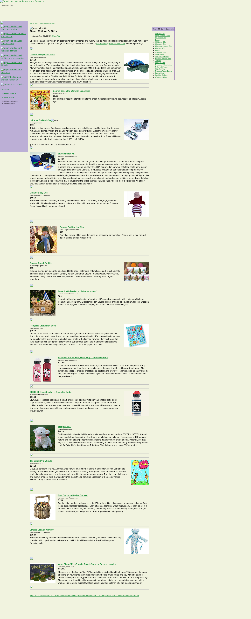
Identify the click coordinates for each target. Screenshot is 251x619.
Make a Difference (161, 67)
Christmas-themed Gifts (163, 46)
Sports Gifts (159, 73)
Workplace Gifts (161, 77)
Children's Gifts (160, 42)
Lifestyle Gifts (160, 63)
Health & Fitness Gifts (163, 58)
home (32, 23)
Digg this (56, 36)
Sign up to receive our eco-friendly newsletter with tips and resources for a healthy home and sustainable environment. (84, 595)
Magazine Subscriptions (163, 65)
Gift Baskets (159, 54)
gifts (36, 23)
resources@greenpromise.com (110, 43)
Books (157, 40)
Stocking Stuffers (161, 75)
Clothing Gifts (160, 48)
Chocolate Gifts (160, 44)
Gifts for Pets (160, 69)
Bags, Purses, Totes (162, 36)
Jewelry (158, 61)
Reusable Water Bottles (163, 71)
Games (157, 50)
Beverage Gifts (160, 38)
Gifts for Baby (160, 34)
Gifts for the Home (162, 56)
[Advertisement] (90, 607)
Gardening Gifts (160, 52)
